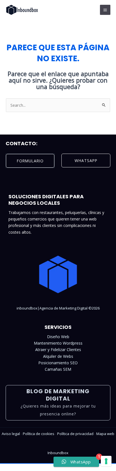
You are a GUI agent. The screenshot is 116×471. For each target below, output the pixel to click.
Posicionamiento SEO (58, 362)
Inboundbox (58, 452)
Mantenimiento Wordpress (58, 343)
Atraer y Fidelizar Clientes (58, 349)
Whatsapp (86, 160)
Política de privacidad (75, 433)
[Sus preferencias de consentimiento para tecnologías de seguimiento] (106, 461)
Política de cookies (38, 433)
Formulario (30, 160)
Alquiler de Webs (58, 356)
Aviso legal (11, 433)
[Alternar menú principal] (105, 10)
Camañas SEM (58, 369)
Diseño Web (58, 336)
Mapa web (105, 433)
